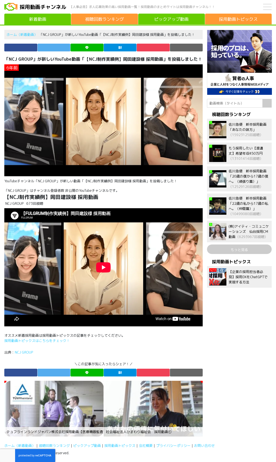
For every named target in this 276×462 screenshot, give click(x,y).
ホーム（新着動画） (22, 34)
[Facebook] (20, 47)
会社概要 (146, 445)
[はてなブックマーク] (120, 47)
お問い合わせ (204, 445)
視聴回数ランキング (54, 445)
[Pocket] (153, 47)
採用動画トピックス (119, 445)
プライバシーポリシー (173, 445)
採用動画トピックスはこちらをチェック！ (37, 340)
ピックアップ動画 (87, 445)
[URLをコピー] (186, 47)
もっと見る (239, 249)
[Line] (87, 47)
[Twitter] (54, 47)
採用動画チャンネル (43, 7)
